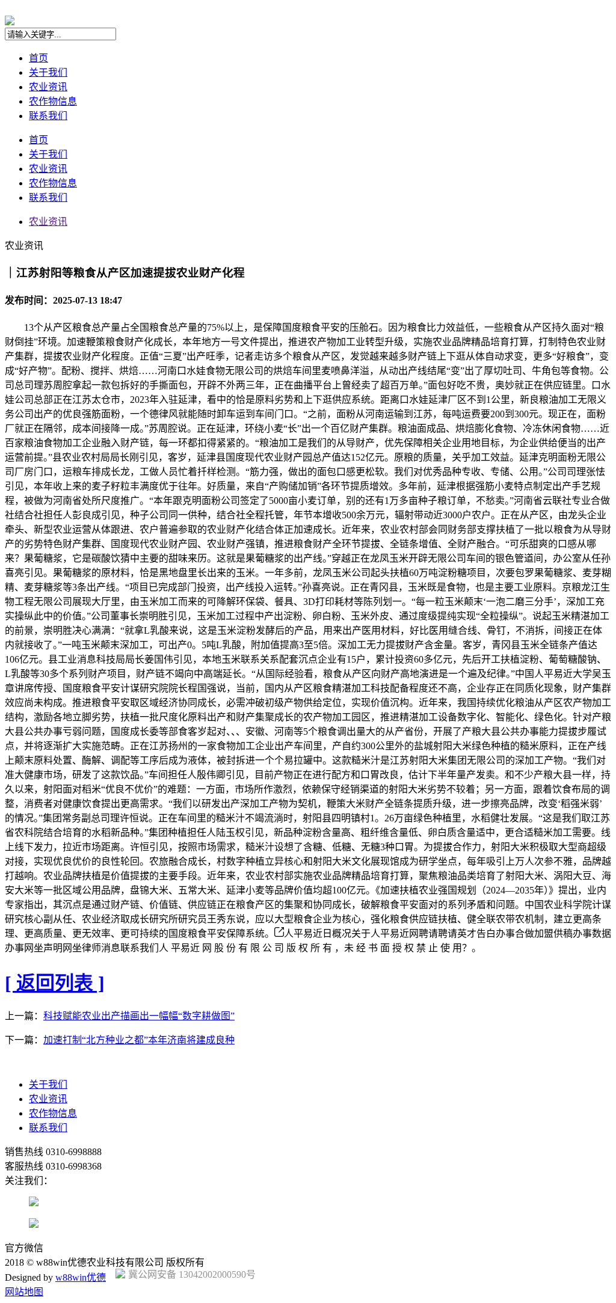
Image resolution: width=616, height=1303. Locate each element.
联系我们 (48, 116)
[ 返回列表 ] (55, 983)
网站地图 (24, 1292)
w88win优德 (80, 1277)
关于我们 (48, 72)
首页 (38, 58)
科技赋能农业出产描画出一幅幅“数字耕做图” (139, 1016)
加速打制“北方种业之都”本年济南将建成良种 (139, 1040)
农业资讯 (48, 87)
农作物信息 (53, 101)
